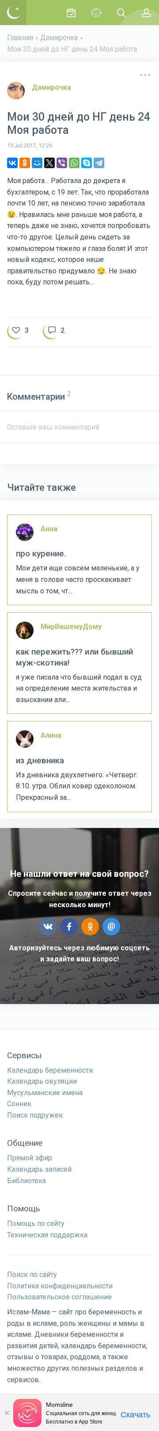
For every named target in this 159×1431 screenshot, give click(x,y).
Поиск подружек (35, 1115)
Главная (20, 37)
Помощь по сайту (35, 1223)
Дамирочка (59, 37)
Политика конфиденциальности (60, 1286)
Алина (51, 735)
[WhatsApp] (74, 163)
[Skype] (86, 163)
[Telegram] (99, 163)
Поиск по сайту (32, 1274)
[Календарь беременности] (70, 12)
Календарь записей (39, 1169)
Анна (49, 529)
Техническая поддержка (47, 1235)
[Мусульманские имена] (96, 12)
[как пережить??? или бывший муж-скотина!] (79, 663)
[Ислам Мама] (13, 12)
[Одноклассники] (24, 163)
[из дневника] (79, 766)
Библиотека (26, 1181)
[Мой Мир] (37, 163)
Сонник (19, 1104)
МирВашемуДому (71, 626)
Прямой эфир (29, 1158)
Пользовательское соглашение (59, 1297)
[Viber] (62, 163)
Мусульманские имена (45, 1093)
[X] (49, 163)
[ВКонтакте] (12, 163)
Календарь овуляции (42, 1081)
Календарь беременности (50, 1070)
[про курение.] (79, 560)
